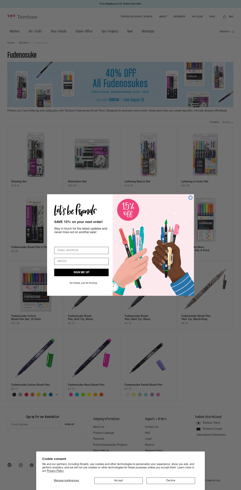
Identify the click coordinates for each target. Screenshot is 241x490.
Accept (118, 480)
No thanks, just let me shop (83, 283)
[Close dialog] (190, 197)
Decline (170, 480)
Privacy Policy (55, 471)
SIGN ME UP (81, 272)
